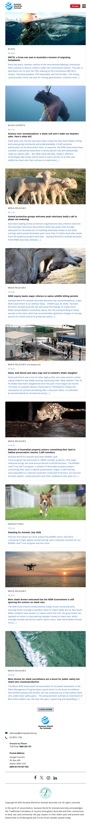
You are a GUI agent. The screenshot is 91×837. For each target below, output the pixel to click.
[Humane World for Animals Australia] (13, 6)
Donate (75, 6)
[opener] (84, 6)
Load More (45, 709)
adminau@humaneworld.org (23, 733)
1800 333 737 (25, 746)
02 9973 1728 (16, 737)
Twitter (41, 778)
